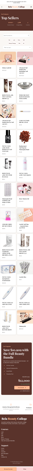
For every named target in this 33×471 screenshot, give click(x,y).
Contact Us (4, 457)
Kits (19, 43)
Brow (19, 40)
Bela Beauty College (18, 461)
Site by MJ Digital (16, 463)
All (23, 43)
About (2, 450)
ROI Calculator (4, 453)
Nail (24, 40)
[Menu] (2, 7)
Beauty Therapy (12, 43)
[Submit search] (28, 35)
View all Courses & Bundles (8, 440)
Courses (3, 451)
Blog (2, 455)
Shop (24, 469)
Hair (9, 40)
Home (2, 448)
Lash (14, 40)
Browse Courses (8, 469)
